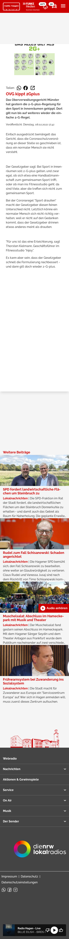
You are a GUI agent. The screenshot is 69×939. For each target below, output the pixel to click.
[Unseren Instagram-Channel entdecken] (15, 890)
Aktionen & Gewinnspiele (21, 779)
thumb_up (61, 930)
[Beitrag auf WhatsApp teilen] (19, 88)
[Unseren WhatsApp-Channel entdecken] (3, 890)
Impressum (9, 876)
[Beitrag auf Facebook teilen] (25, 88)
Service (8, 790)
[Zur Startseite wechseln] (11, 6)
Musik (7, 811)
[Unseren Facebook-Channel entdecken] (9, 890)
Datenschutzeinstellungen (19, 882)
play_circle (54, 930)
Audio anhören (54, 608)
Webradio (10, 758)
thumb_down (47, 930)
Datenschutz (29, 876)
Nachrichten (11, 769)
